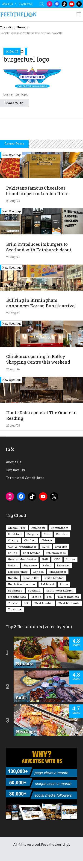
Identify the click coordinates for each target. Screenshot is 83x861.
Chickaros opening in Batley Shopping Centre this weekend (38, 359)
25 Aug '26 (13, 425)
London (38, 571)
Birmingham (59, 527)
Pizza (64, 584)
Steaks (36, 596)
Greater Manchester (22, 559)
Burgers (32, 534)
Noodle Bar (31, 578)
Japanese (30, 565)
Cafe (47, 534)
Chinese (47, 540)
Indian (70, 559)
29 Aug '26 (13, 201)
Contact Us (26, 3)
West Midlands (68, 603)
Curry (46, 546)
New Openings (11, 155)
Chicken (30, 540)
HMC (57, 559)
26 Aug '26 (13, 369)
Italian (13, 565)
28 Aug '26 (13, 257)
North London (54, 578)
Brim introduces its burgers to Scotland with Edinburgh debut (38, 247)
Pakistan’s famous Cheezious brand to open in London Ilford (37, 190)
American (38, 527)
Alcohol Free (17, 527)
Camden (62, 534)
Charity (13, 540)
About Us (7, 3)
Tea (49, 596)
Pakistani (47, 584)
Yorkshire (14, 609)
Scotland (34, 590)
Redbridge (15, 590)
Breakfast (15, 534)
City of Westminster (22, 546)
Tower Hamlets (68, 596)
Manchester (58, 571)
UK (26, 603)
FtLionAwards (56, 553)
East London (32, 553)
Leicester (63, 565)
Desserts (61, 546)
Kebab (47, 565)
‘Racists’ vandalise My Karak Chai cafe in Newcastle (31, 33)
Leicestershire (18, 571)
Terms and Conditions (25, 477)
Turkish (13, 603)
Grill (45, 559)
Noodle (13, 578)
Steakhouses (17, 596)
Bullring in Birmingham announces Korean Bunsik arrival (41, 303)
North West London (21, 584)
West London (43, 603)
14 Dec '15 (12, 51)
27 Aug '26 (13, 313)
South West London (60, 590)
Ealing (12, 553)
